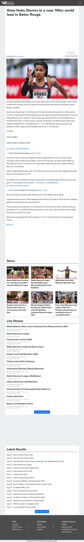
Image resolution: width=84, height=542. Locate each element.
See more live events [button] (42, 412)
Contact (15, 524)
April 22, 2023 (35, 153)
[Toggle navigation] (80, 3)
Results (40, 529)
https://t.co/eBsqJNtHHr (48, 182)
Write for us (17, 529)
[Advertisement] (42, 32)
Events (39, 524)
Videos (64, 524)
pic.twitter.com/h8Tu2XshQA (17, 148)
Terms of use (17, 527)
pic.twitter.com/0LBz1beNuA (17, 185)
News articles (67, 527)
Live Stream (41, 527)
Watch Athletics (19, 56)
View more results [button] (42, 511)
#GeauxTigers (28, 182)
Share (72, 53)
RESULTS (9, 224)
